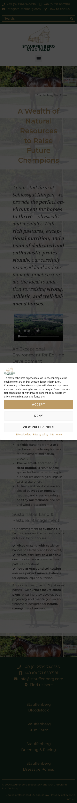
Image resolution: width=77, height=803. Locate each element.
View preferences (38, 427)
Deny (38, 416)
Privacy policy (40, 434)
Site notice (56, 434)
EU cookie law (23, 434)
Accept (38, 405)
